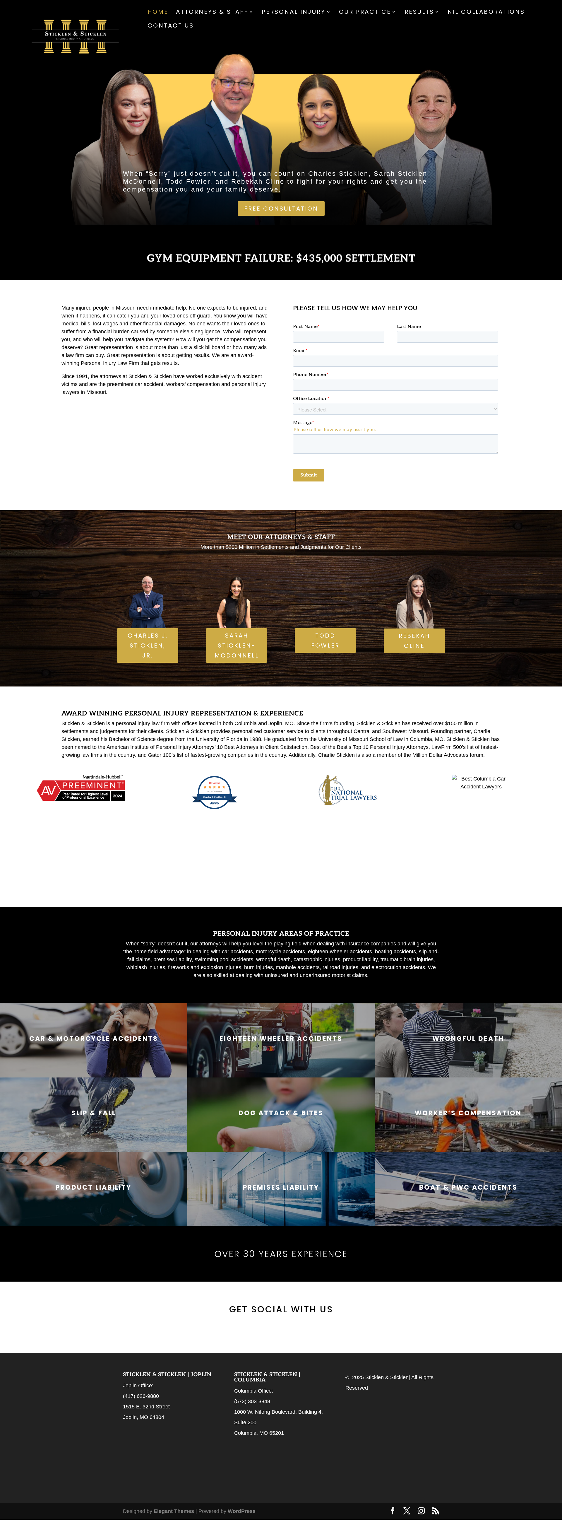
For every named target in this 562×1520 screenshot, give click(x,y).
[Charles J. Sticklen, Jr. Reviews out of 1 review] (214, 808)
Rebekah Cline (414, 641)
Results (419, 13)
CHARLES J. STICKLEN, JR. (148, 645)
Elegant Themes (174, 1511)
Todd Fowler (325, 640)
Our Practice (365, 13)
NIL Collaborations (486, 13)
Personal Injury (293, 13)
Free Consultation (281, 208)
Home (158, 13)
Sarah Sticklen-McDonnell (237, 645)
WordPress (242, 1511)
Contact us (171, 26)
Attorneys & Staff (212, 13)
